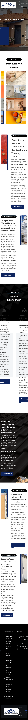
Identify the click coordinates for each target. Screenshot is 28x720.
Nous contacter (14, 29)
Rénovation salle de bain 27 (9, 663)
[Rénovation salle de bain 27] (16, 91)
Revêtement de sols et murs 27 (9, 689)
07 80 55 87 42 (25, 40)
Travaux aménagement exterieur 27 (9, 696)
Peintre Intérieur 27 (9, 657)
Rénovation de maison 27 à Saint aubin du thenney (21, 4)
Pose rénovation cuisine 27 (8, 651)
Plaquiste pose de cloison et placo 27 (8, 671)
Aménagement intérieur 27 (9, 638)
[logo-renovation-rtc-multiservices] (8, 5)
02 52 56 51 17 (25, 31)
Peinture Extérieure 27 (9, 678)
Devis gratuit (17, 206)
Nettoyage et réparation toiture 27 (9, 644)
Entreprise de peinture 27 (9, 683)
